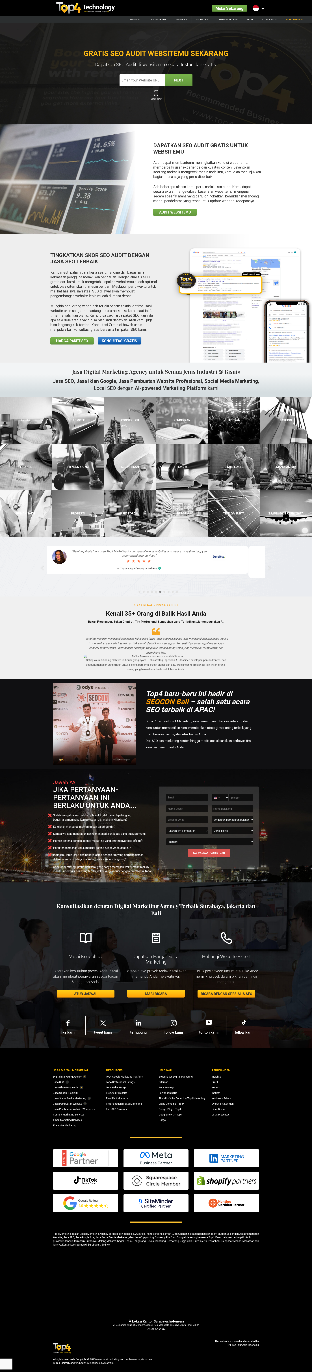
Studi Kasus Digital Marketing (176, 1076)
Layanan (180, 19)
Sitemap (163, 1082)
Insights (216, 1076)
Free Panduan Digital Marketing (124, 1103)
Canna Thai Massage (158, 568)
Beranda (135, 19)
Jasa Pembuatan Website (67, 1103)
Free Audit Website (116, 1093)
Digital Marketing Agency (67, 1076)
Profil (215, 1082)
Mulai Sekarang (229, 8)
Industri (201, 19)
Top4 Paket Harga (116, 1087)
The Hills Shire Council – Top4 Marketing (182, 1098)
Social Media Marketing (231, 381)
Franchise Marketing (64, 1125)
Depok (128, 1241)
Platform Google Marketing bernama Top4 (190, 1237)
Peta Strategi (166, 1087)
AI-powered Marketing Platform (170, 388)
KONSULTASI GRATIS (119, 341)
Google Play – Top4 (170, 1109)
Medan (237, 1241)
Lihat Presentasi (221, 1114)
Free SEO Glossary (116, 1109)
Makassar (248, 1241)
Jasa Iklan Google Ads (65, 1087)
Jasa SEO (63, 381)
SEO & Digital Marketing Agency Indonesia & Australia (83, 1363)
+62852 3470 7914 (156, 1329)
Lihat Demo (218, 1109)
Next (178, 80)
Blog (250, 19)
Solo (189, 1241)
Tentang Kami (158, 19)
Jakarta (111, 1241)
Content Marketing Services (68, 1114)
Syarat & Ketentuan (223, 1103)
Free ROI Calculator (117, 1098)
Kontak (216, 1087)
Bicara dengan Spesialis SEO (226, 993)
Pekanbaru (214, 1241)
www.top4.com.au (141, 1359)
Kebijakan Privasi (221, 1098)
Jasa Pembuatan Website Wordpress (74, 1109)
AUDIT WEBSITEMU (175, 212)
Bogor (120, 1241)
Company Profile (228, 19)
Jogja (183, 1241)
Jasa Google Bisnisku (65, 1093)
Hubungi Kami (294, 19)
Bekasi (150, 1241)
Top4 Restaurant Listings (120, 1082)
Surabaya (91, 1241)
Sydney (105, 1244)
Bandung (160, 1241)
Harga (162, 1120)
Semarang (173, 1241)
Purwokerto (200, 1241)
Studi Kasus (269, 19)
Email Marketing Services (67, 1120)
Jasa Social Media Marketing (69, 1098)
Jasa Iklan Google (96, 381)
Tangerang (139, 1241)
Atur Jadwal (85, 993)
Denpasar (227, 1241)
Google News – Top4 (170, 1114)
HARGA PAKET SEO (72, 341)
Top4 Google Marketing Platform (124, 1076)
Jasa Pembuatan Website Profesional (160, 381)
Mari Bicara (156, 993)
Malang (102, 1241)
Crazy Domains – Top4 (171, 1103)
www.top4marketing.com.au (112, 1359)
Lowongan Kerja (168, 1093)
